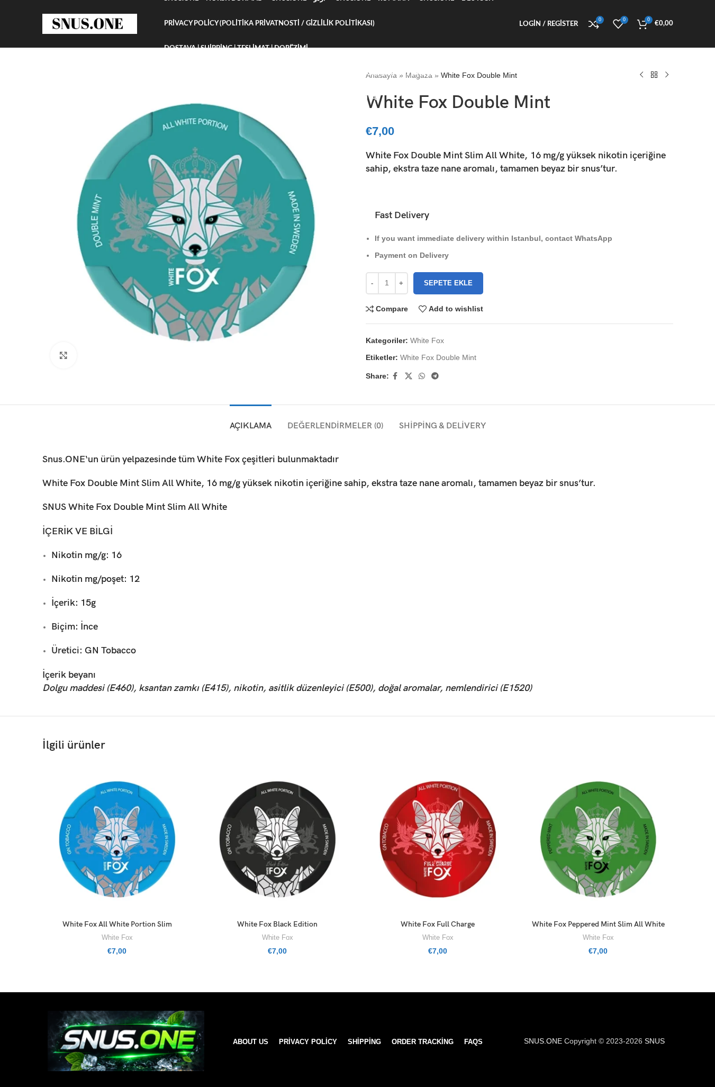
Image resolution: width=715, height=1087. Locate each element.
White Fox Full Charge (438, 924)
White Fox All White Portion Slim (117, 924)
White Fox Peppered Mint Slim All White (598, 924)
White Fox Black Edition (277, 924)
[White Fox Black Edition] (277, 839)
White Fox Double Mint (438, 357)
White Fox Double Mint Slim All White (147, 507)
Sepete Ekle (448, 283)
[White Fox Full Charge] (438, 839)
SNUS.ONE (544, 1041)
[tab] (250, 421)
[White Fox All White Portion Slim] (117, 839)
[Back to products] (654, 75)
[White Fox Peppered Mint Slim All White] (598, 839)
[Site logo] (90, 23)
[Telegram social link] (435, 376)
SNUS (54, 507)
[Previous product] (641, 75)
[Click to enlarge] (63, 355)
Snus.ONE (63, 459)
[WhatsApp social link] (421, 376)
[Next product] (666, 75)
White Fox (427, 340)
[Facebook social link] (395, 376)
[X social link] (408, 376)
